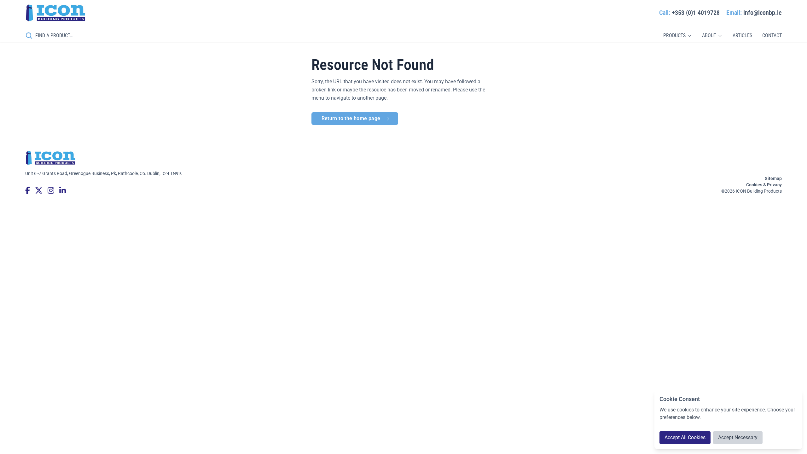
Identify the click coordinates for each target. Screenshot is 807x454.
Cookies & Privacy (764, 184)
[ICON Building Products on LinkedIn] (62, 190)
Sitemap (773, 178)
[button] (677, 35)
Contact (772, 35)
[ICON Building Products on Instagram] (51, 190)
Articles (742, 35)
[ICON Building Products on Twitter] (39, 190)
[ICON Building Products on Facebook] (27, 190)
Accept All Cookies (685, 437)
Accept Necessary (738, 437)
